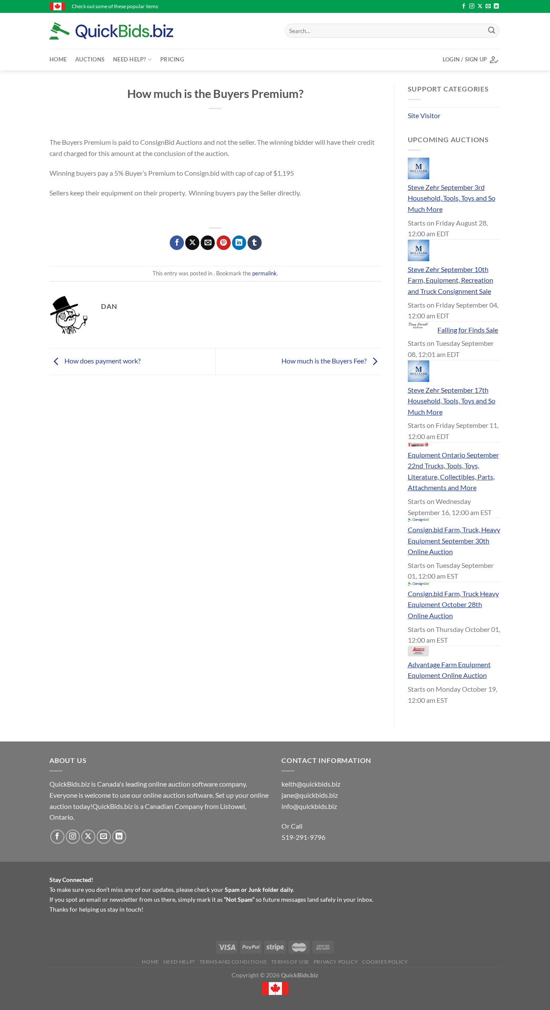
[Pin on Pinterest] (224, 242)
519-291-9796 (303, 837)
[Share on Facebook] (177, 242)
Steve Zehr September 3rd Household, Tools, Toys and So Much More (451, 198)
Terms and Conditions (233, 961)
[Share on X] (192, 242)
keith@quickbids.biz (310, 784)
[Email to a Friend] (208, 242)
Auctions (89, 59)
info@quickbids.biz (309, 806)
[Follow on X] (480, 6)
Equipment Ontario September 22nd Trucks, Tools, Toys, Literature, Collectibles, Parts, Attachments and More (453, 471)
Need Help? (129, 59)
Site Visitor (424, 115)
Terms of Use (290, 961)
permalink (264, 273)
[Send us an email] (488, 6)
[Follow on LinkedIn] (496, 6)
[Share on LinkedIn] (239, 242)
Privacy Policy (336, 961)
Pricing (172, 59)
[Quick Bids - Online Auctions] (124, 31)
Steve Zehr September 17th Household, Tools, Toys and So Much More (451, 401)
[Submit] (491, 31)
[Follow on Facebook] (463, 6)
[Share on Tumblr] (255, 242)
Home (58, 59)
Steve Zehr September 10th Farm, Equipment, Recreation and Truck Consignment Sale (450, 280)
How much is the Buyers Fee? (324, 361)
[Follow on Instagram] (471, 6)
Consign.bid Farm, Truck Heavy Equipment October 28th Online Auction (453, 604)
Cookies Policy (385, 961)
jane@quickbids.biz (309, 795)
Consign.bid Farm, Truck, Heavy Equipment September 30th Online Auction (454, 540)
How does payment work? (102, 361)
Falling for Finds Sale (467, 330)
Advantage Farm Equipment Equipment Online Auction (449, 670)
